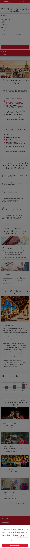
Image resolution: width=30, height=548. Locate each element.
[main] (15, 536)
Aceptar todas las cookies (15, 545)
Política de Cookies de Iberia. (22, 537)
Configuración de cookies (15, 541)
